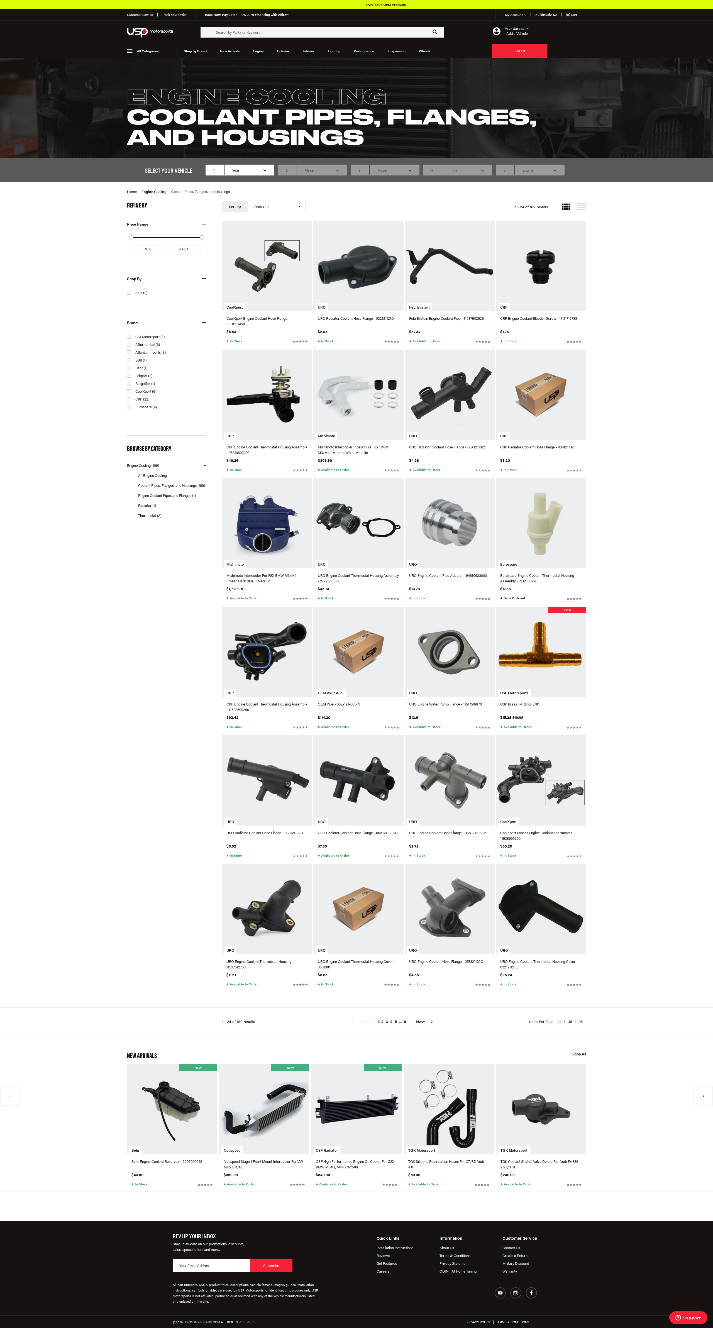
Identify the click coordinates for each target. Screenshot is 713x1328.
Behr (135, 1150)
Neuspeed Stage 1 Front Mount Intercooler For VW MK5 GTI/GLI (263, 1164)
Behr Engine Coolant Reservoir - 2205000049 (166, 1161)
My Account (514, 14)
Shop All (579, 1054)
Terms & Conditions (454, 1255)
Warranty (509, 1271)
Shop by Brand (195, 50)
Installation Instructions (395, 1247)
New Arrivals (230, 50)
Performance (364, 50)
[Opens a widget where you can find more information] (688, 1318)
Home (132, 191)
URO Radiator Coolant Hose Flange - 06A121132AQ (358, 832)
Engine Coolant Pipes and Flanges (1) (167, 495)
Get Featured (387, 1263)
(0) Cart (571, 14)
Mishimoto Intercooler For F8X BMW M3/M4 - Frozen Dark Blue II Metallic (262, 578)
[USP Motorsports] (153, 32)
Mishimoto (326, 435)
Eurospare (508, 564)
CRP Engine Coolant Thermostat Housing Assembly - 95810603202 (266, 449)
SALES (519, 50)
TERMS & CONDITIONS (512, 1322)
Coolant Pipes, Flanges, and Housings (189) (171, 485)
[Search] (435, 32)
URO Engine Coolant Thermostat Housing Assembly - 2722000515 (358, 578)
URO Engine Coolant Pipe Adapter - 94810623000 (448, 575)
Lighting (334, 50)
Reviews (383, 1255)
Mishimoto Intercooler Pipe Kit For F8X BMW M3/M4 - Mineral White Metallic (353, 449)
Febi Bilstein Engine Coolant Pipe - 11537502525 (446, 318)
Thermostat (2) (149, 515)
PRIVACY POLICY (479, 1322)
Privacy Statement (453, 1263)
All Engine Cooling (152, 475)
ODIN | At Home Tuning (458, 1271)
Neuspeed (232, 1150)
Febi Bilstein (419, 307)
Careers (383, 1271)
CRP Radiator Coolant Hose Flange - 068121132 (537, 447)
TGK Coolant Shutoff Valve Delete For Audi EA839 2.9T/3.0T (539, 1164)
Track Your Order (174, 14)
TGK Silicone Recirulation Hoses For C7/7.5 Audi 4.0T (446, 1164)
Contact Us (511, 1247)
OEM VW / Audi (330, 692)
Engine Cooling (154, 191)
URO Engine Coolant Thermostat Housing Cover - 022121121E (539, 964)
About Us (446, 1247)
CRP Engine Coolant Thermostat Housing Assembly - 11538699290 (266, 706)
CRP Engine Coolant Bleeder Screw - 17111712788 (538, 318)
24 (559, 1021)
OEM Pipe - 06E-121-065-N (339, 704)
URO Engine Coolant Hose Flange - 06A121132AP (447, 832)
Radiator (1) (147, 505)
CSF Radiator (327, 1150)
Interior (308, 50)
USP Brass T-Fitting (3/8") (520, 704)
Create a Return (515, 1255)
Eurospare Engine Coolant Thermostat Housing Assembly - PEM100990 (537, 578)
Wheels (424, 50)
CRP (503, 307)
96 (581, 1021)
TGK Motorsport (421, 1150)
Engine (258, 50)
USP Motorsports (514, 692)
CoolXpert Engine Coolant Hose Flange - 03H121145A (258, 321)
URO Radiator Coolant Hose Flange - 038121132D (264, 832)
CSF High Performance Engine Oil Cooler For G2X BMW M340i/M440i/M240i (355, 1164)
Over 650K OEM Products (369, 4)
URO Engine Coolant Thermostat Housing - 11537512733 (260, 964)
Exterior (283, 50)
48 (570, 1021)
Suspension (396, 50)
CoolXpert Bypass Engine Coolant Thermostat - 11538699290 (537, 835)
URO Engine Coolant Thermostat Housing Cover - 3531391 (356, 964)
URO (322, 307)
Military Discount (515, 1263)
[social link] (500, 1292)
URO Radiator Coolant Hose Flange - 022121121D (356, 318)
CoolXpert (234, 307)
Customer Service (140, 14)
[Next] (703, 1096)
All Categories (148, 50)
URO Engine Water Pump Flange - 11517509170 (445, 704)
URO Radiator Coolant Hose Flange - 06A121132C (447, 447)
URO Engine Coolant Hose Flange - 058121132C (446, 961)
